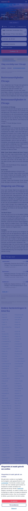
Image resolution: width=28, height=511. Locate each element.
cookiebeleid (4, 483)
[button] (14, 508)
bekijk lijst (20, 488)
